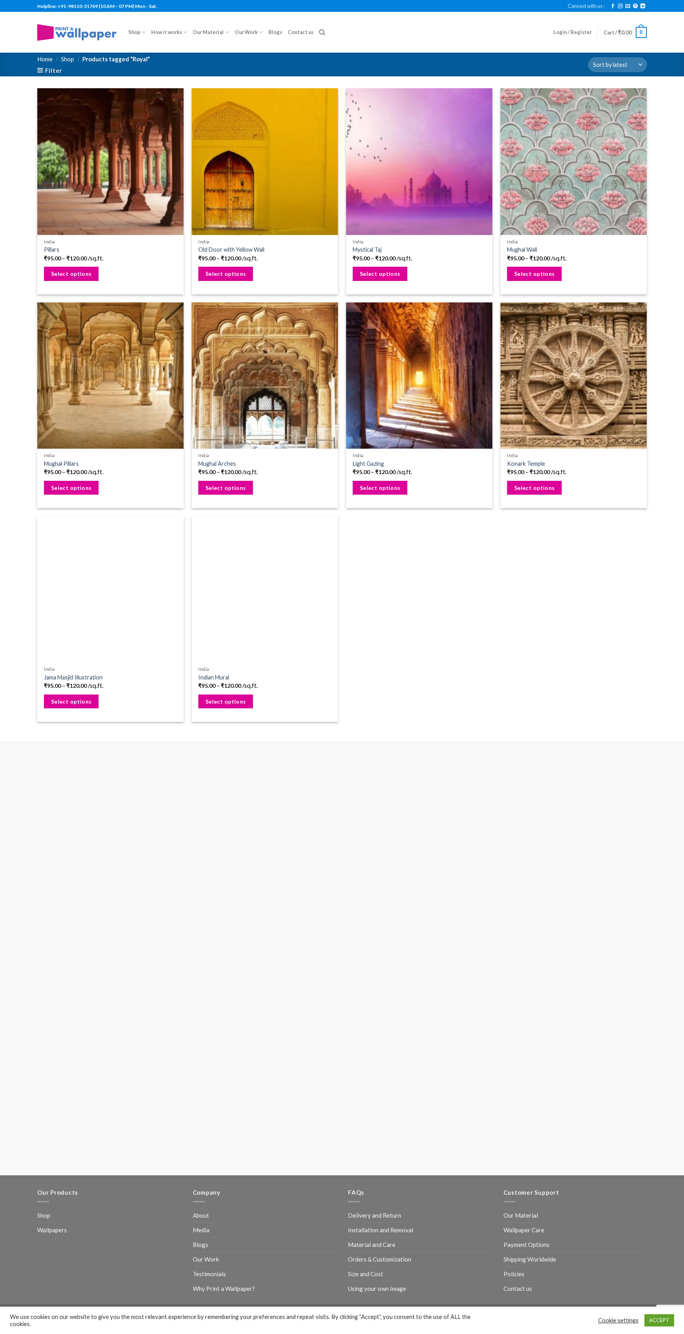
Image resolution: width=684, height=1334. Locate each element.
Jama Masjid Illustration (73, 677)
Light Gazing (368, 463)
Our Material (208, 32)
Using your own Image (377, 965)
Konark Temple (526, 463)
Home (45, 59)
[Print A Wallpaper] (76, 32)
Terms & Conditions (248, 990)
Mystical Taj (367, 249)
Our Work (246, 32)
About (201, 892)
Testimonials (209, 950)
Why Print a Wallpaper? (224, 965)
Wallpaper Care (524, 907)
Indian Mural (213, 677)
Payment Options (526, 921)
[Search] (322, 32)
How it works (166, 32)
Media (201, 907)
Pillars (51, 249)
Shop (134, 32)
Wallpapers (52, 907)
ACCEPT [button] (659, 1320)
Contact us (301, 32)
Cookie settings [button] (618, 1320)
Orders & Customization (379, 936)
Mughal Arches (217, 463)
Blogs (275, 32)
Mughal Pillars (61, 463)
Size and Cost (365, 950)
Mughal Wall (522, 249)
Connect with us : (586, 6)
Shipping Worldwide (530, 936)
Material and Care (371, 921)
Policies (514, 950)
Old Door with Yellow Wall (231, 249)
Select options (71, 273)
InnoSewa (332, 990)
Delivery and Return (374, 892)
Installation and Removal (380, 907)
